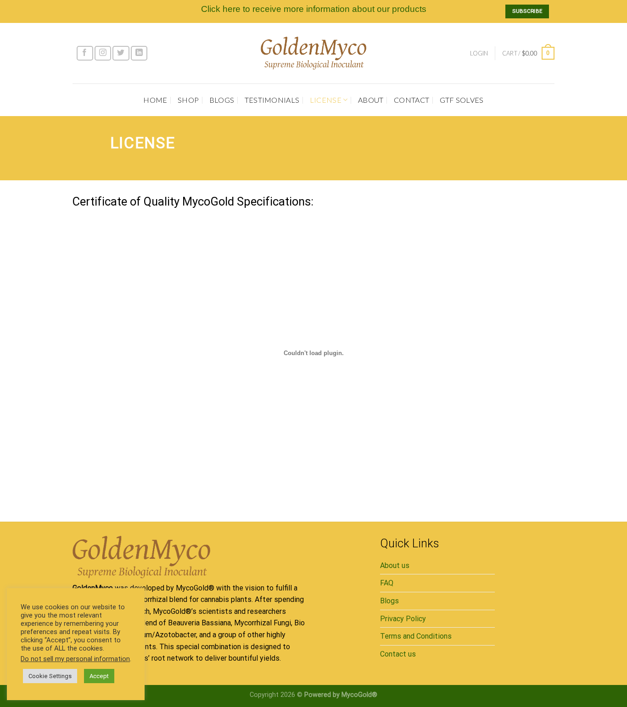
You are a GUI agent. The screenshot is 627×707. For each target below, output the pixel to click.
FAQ (386, 583)
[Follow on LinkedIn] (139, 53)
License (325, 99)
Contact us (398, 654)
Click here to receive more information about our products (313, 9)
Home (155, 99)
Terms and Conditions (416, 636)
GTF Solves (462, 99)
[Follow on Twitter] (120, 53)
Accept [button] (99, 676)
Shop (188, 99)
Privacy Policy (403, 618)
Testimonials (272, 99)
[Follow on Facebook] (85, 53)
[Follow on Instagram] (103, 53)
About (371, 99)
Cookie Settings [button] (50, 676)
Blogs (222, 99)
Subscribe (527, 11)
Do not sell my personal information (75, 659)
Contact (411, 99)
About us (394, 565)
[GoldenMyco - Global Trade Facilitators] (313, 53)
